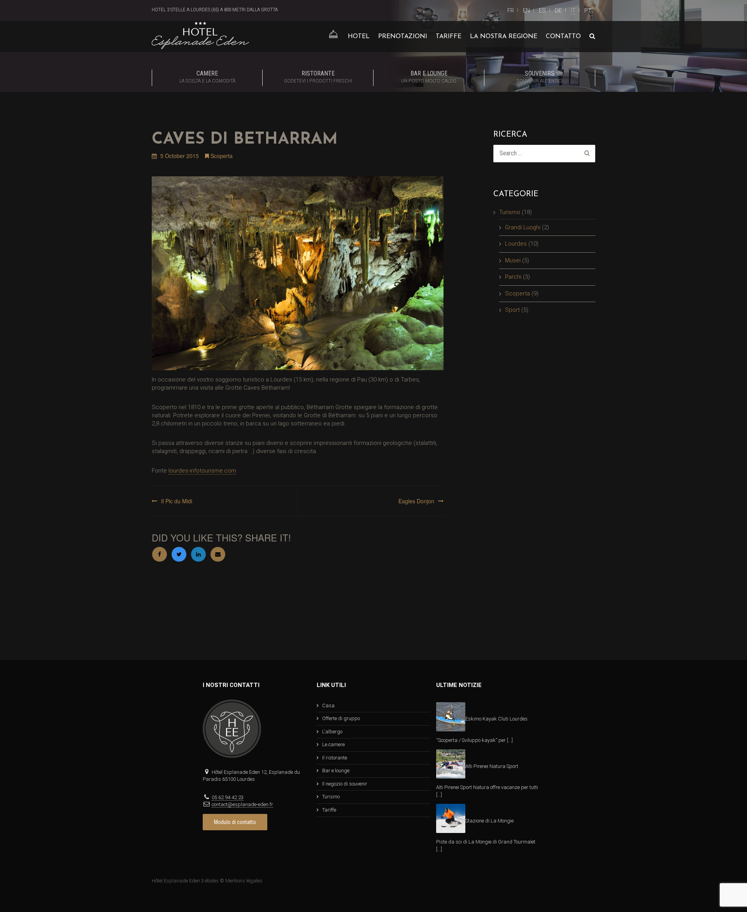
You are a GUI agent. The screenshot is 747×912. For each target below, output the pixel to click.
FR (510, 10)
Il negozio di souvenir (344, 784)
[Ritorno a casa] (333, 36)
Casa (328, 705)
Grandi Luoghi (522, 227)
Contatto (563, 36)
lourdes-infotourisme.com (202, 470)
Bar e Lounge (428, 77)
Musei (513, 260)
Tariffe (448, 36)
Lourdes (516, 243)
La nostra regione (503, 36)
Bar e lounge (335, 770)
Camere (207, 77)
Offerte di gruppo (341, 718)
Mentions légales (243, 881)
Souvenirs (540, 77)
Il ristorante (334, 758)
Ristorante (318, 77)
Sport (512, 309)
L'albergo (332, 732)
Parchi (513, 276)
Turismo (509, 212)
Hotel (359, 36)
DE (558, 10)
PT (587, 10)
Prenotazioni (402, 36)
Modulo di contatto (235, 822)
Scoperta (221, 156)
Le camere (333, 744)
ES (542, 10)
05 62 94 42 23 (228, 797)
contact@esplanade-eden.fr (242, 804)
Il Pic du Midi (176, 501)
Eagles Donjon (416, 501)
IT (573, 10)
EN (526, 10)
